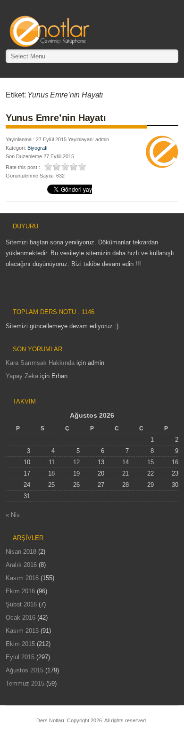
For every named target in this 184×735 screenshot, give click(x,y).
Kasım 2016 (22, 578)
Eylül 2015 (20, 657)
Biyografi (37, 148)
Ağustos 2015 (24, 670)
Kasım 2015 (22, 630)
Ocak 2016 (20, 617)
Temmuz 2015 (25, 683)
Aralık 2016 (21, 564)
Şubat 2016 (21, 604)
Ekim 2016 (20, 591)
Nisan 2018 (21, 551)
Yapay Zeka (22, 376)
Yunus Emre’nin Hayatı (56, 118)
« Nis (13, 514)
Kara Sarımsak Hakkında (40, 362)
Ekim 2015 (20, 643)
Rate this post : (23, 167)
